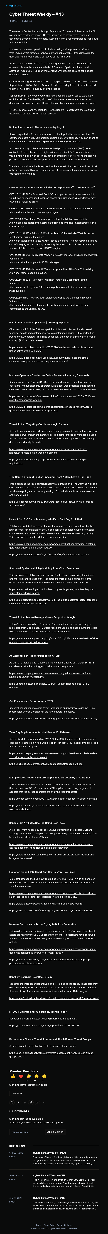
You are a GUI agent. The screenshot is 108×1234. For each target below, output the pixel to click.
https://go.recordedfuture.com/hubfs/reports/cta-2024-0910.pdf (44, 1025)
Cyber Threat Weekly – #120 (49, 1152)
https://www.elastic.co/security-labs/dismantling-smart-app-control (46, 903)
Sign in (13, 1084)
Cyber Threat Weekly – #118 (49, 1198)
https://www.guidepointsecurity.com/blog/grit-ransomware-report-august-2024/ (53, 718)
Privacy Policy (49, 1225)
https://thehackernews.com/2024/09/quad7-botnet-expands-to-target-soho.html (53, 798)
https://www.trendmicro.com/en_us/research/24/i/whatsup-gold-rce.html (49, 554)
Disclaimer (68, 1225)
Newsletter (17, 1093)
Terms (59, 1225)
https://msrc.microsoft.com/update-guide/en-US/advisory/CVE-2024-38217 (50, 910)
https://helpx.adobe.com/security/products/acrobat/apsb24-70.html (46, 763)
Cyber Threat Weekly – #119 (49, 1175)
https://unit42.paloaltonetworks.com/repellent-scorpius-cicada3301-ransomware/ (54, 998)
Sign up (39, 1225)
